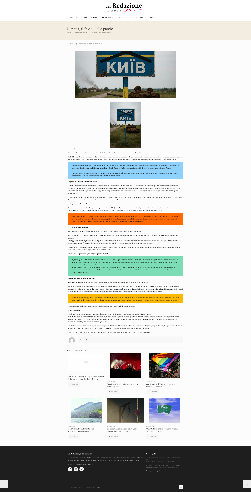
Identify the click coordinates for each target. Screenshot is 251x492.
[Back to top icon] (181, 487)
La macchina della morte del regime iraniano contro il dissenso (122, 430)
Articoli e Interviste (81, 33)
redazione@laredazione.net (85, 464)
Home (69, 33)
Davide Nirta (82, 44)
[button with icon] (70, 469)
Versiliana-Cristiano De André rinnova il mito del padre (124, 385)
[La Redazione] (125, 7)
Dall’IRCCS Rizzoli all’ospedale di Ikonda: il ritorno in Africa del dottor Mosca (86, 377)
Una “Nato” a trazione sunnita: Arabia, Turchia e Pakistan (162, 430)
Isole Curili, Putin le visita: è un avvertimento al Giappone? (81, 430)
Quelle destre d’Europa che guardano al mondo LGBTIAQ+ (162, 385)
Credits (98, 487)
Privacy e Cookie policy (153, 471)
